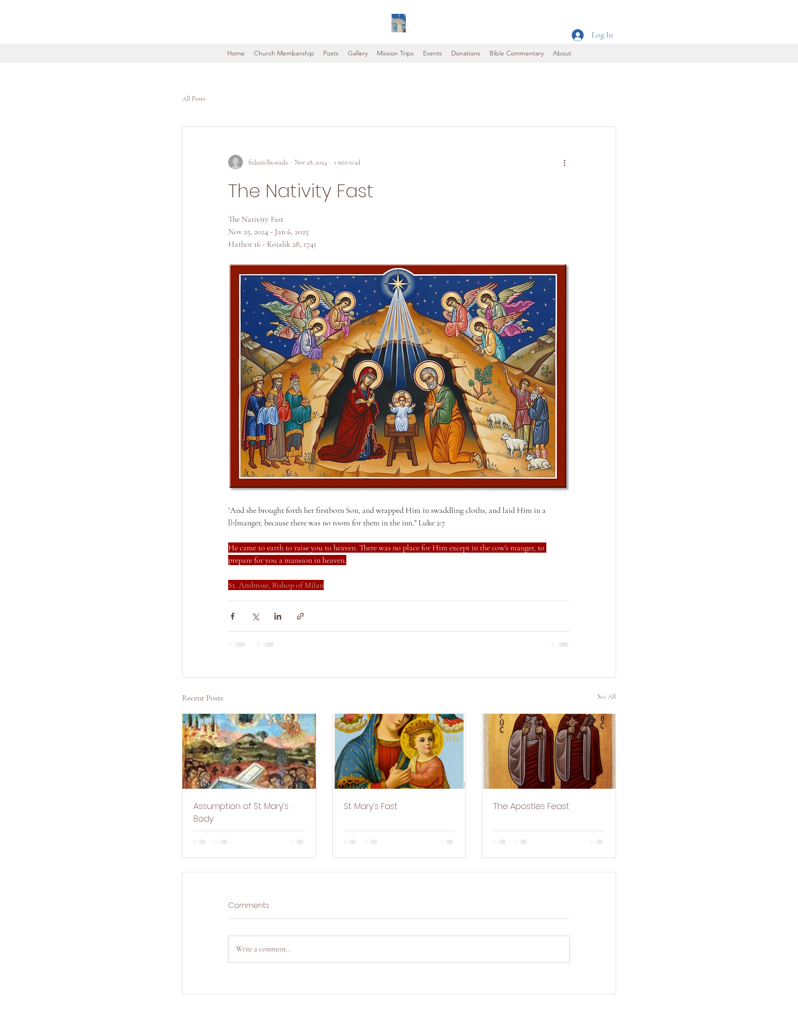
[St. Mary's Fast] (399, 751)
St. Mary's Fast (371, 806)
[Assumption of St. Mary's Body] (249, 751)
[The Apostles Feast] (549, 751)
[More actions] (564, 162)
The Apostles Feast (531, 806)
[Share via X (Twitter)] (255, 616)
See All (607, 696)
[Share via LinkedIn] (277, 616)
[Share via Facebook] (232, 616)
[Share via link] (300, 616)
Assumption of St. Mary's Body (241, 812)
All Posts (194, 99)
